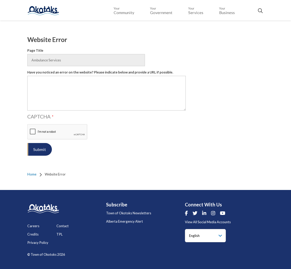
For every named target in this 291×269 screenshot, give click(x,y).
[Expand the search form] (260, 10)
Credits (33, 234)
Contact (62, 226)
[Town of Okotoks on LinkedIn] (204, 213)
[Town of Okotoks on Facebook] (186, 213)
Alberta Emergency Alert (124, 221)
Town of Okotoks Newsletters (128, 213)
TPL (59, 234)
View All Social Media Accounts (208, 222)
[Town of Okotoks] (43, 209)
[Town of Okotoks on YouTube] (222, 213)
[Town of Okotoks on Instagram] (213, 213)
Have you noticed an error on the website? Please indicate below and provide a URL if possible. (100, 72)
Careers (33, 226)
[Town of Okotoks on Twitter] (195, 213)
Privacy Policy (37, 242)
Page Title (35, 50)
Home (31, 174)
